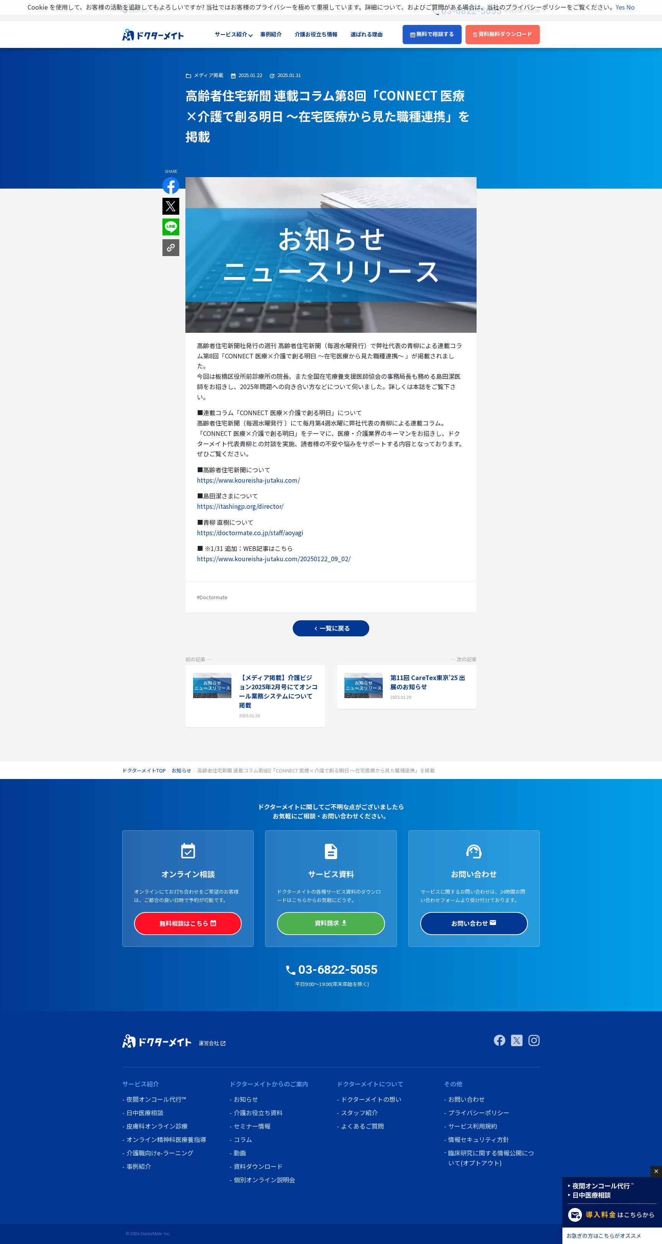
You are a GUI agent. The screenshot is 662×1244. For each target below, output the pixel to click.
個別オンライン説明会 (264, 1179)
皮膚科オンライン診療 (157, 1126)
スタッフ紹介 (359, 1112)
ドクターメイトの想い (371, 1099)
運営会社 (212, 1043)
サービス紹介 (231, 34)
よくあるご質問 (362, 1126)
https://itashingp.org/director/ (240, 506)
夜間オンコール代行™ (156, 1099)
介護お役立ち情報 (316, 34)
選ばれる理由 (367, 34)
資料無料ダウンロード (504, 34)
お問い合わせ (473, 923)
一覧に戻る (331, 628)
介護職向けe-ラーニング (159, 1152)
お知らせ (182, 770)
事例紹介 (271, 34)
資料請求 (331, 922)
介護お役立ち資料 (258, 1112)
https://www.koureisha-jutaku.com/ (248, 480)
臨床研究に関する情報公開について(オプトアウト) (491, 1158)
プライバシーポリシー (479, 1112)
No (630, 7)
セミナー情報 (252, 1126)
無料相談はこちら (188, 923)
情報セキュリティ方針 (478, 1139)
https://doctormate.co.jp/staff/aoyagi (250, 532)
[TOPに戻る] (153, 33)
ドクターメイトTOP (144, 770)
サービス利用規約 (472, 1126)
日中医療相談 (144, 1112)
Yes (620, 7)
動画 (240, 1152)
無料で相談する (434, 34)
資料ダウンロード (258, 1166)
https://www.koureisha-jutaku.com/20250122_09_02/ (274, 558)
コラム (243, 1139)
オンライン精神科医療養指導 (166, 1139)
